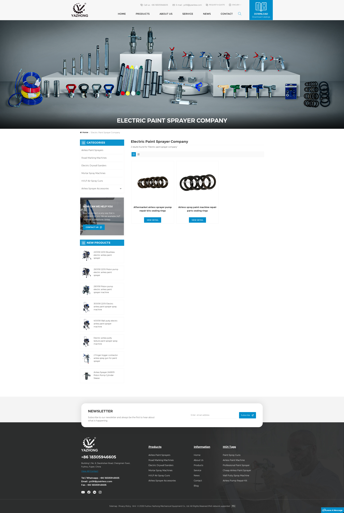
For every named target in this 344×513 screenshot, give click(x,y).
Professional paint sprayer (236, 465)
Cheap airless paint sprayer (237, 470)
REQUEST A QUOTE (217, 5)
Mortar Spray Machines (93, 173)
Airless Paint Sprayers (92, 150)
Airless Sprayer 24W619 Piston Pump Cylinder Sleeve (104, 375)
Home (122, 13)
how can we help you (98, 206)
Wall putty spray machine (236, 475)
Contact (227, 13)
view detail (152, 220)
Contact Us (92, 227)
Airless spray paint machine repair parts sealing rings (197, 209)
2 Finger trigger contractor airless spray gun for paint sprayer (106, 358)
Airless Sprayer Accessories (95, 188)
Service (187, 13)
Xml (134, 506)
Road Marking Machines (94, 158)
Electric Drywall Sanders (93, 165)
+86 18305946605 (159, 5)
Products (143, 13)
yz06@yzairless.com (192, 5)
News (207, 13)
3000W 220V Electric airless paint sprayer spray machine (105, 306)
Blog (196, 485)
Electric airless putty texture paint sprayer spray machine (105, 341)
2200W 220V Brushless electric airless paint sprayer (104, 255)
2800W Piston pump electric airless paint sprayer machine (103, 289)
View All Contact (89, 471)
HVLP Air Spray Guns (92, 181)
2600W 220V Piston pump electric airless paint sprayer (106, 272)
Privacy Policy (125, 506)
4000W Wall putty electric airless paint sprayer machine (106, 324)
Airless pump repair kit (235, 480)
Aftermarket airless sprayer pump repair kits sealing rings (153, 209)
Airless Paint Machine (234, 460)
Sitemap (113, 506)
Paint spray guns (231, 455)
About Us (166, 13)
